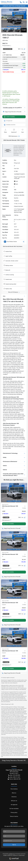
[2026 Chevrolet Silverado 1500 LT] (14, 541)
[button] (20, 2)
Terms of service (14, 816)
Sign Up (14, 844)
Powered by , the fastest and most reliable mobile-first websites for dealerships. (14, 854)
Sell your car (14, 800)
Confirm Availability (10, 116)
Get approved (9, 120)
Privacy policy (14, 812)
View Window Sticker (12, 241)
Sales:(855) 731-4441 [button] (15, 777)
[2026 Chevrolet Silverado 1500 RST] (14, 492)
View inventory (14, 789)
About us (14, 793)
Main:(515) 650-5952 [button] (15, 775)
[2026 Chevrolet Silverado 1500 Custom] (14, 589)
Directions (14, 796)
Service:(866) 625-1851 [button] (15, 779)
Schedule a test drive (10, 124)
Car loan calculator (14, 808)
